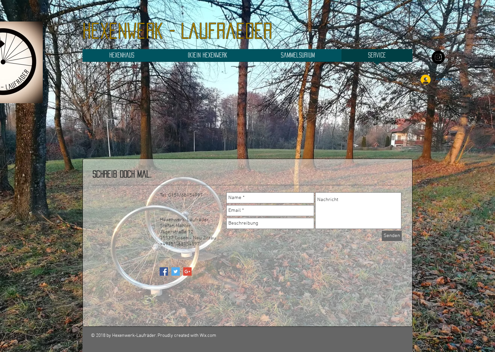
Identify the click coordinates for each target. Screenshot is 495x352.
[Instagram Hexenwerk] (438, 57)
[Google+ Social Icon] (187, 271)
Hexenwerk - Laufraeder (177, 31)
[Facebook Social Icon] (164, 271)
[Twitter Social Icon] (175, 271)
